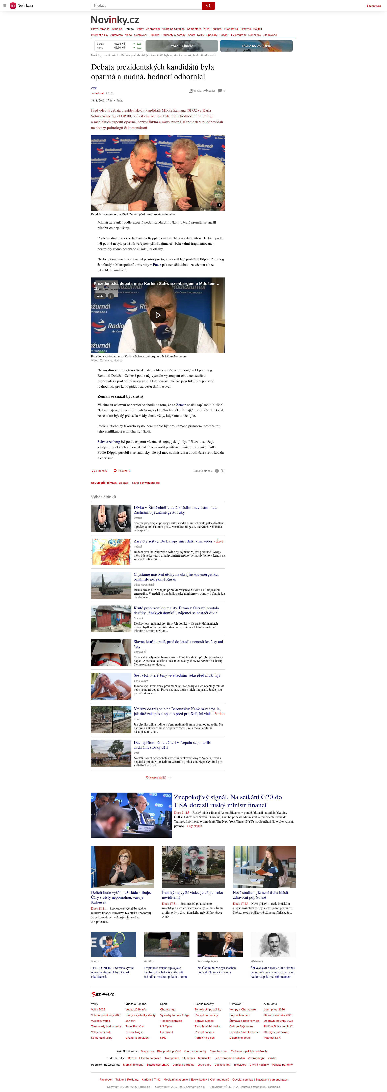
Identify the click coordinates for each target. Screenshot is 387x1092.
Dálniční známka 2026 (278, 1015)
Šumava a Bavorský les (244, 1020)
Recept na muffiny (206, 1015)
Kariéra (146, 1079)
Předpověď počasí (169, 1051)
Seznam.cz (374, 5)
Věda (128, 34)
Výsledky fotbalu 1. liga (174, 1015)
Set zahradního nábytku (229, 1058)
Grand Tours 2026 (137, 1037)
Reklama (132, 1079)
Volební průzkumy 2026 (106, 1015)
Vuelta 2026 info (136, 1009)
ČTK (94, 88)
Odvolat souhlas (242, 1079)
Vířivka (272, 1058)
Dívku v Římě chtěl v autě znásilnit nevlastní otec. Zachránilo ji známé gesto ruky (175, 510)
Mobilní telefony (133, 1064)
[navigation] (5, 5)
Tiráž (157, 1079)
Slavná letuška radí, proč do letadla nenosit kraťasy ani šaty (178, 644)
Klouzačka (204, 1058)
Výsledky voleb (100, 1020)
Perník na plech (205, 1037)
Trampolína (172, 1058)
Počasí (224, 34)
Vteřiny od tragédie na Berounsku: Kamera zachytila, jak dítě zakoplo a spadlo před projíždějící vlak (177, 711)
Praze (157, 264)
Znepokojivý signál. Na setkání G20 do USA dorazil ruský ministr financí (228, 800)
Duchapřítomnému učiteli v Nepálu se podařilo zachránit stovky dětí (172, 745)
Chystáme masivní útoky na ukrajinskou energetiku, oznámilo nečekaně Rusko (176, 576)
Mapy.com (147, 1051)
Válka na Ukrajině (173, 28)
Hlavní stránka (100, 28)
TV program (238, 34)
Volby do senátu (101, 1032)
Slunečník (188, 1058)
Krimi (207, 28)
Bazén (132, 1058)
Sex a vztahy (141, 680)
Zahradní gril (256, 1058)
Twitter (119, 1079)
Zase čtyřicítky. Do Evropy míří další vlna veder (173, 541)
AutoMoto (116, 34)
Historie (154, 34)
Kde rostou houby (195, 1051)
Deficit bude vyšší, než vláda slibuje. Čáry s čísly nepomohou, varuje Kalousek (121, 897)
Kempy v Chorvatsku (242, 1009)
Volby (140, 28)
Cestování (140, 34)
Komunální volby (101, 1037)
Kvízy (200, 34)
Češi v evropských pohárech (249, 1051)
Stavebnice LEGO (158, 1064)
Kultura (217, 28)
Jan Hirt (130, 1020)
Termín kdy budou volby (106, 1026)
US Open (166, 1026)
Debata (123, 482)
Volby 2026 (98, 1009)
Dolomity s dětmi (240, 1037)
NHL (163, 1037)
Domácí (129, 28)
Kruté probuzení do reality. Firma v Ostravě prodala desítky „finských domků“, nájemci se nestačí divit (176, 610)
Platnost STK (272, 1037)
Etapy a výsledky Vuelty (140, 1015)
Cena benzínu (219, 1051)
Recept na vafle (205, 1032)
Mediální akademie (176, 1079)
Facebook (106, 1079)
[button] (158, 173)
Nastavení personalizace (272, 1079)
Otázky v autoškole (276, 1032)
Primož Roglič (134, 1032)
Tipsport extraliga (171, 1020)
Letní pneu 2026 (274, 1009)
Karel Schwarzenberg (146, 482)
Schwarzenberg (109, 441)
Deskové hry (222, 1064)
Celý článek (194, 826)
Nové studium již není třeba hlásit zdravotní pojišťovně (260, 895)
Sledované (270, 34)
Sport (191, 34)
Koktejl (257, 28)
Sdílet (211, 90)
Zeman (181, 404)
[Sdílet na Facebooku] (217, 471)
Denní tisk (254, 34)
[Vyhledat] (208, 6)
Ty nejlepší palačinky (208, 1009)
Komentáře (194, 28)
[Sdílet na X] (223, 471)
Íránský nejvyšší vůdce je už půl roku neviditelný (192, 895)
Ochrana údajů (219, 1079)
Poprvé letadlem (239, 1015)
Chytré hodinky (259, 1064)
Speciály (211, 34)
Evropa (138, 518)
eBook (197, 90)
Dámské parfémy (183, 1064)
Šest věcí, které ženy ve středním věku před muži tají (177, 675)
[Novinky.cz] (115, 20)
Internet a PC (99, 34)
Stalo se (117, 28)
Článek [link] (99, 288)
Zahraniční (153, 28)
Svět (136, 752)
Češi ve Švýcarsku (241, 1026)
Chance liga (167, 1009)
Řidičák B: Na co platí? (278, 1026)
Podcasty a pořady (173, 34)
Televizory (240, 1064)
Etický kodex (199, 1079)
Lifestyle (245, 28)
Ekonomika (231, 28)
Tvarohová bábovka (207, 1026)
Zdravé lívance (204, 1020)
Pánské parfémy (282, 1064)
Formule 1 (166, 1032)
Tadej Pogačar (135, 1026)
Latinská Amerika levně (244, 1032)
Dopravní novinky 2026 (278, 1020)
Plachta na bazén (150, 1058)
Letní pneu (204, 1064)
